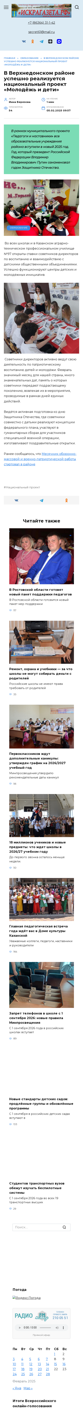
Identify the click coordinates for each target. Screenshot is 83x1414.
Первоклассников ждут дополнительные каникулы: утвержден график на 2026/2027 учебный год (37, 761)
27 (40, 1374)
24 (15, 1374)
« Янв (17, 1388)
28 (48, 1374)
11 (22, 1364)
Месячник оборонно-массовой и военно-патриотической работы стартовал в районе (40, 459)
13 (39, 1364)
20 (40, 1369)
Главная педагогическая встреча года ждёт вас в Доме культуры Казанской (38, 931)
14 (47, 1364)
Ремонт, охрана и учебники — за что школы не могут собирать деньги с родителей (40, 673)
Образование (18, 227)
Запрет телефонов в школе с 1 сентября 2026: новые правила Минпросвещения (36, 1017)
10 (14, 1364)
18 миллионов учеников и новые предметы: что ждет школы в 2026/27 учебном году (37, 847)
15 (55, 1364)
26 (31, 1374)
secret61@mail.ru (41, 32)
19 (30, 1369)
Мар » (28, 1388)
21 (47, 1369)
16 (64, 1364)
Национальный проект (23, 487)
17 (14, 1369)
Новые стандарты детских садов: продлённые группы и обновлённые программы (41, 1103)
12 (30, 1364)
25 (23, 1374)
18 (23, 1369)
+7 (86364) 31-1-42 (41, 23)
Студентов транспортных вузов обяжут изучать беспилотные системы (36, 1187)
